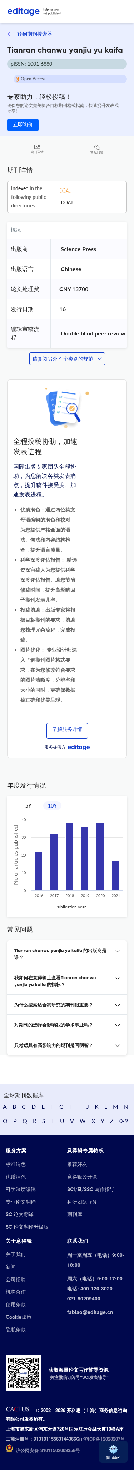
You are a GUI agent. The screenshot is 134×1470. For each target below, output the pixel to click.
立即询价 (23, 124)
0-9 (123, 1120)
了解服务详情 (67, 729)
